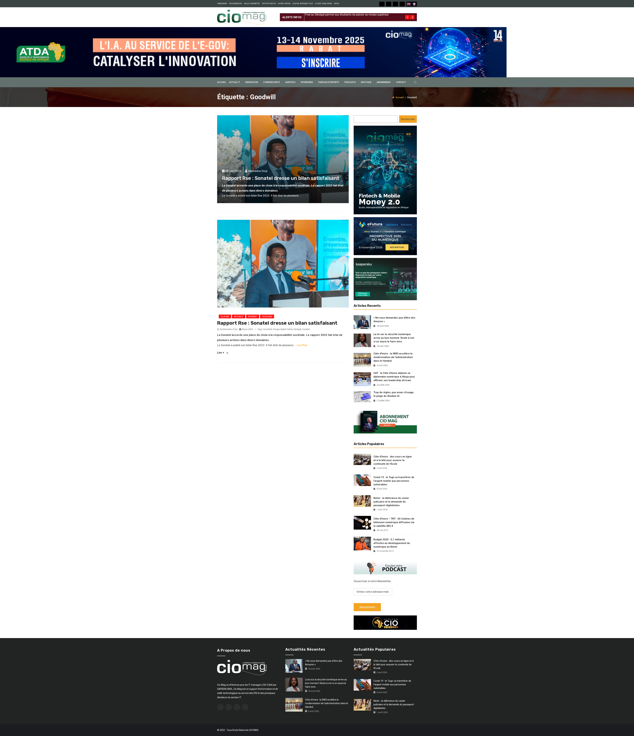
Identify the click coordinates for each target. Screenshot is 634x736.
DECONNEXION (235, 3)
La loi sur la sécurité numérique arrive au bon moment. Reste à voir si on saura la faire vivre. (393, 338)
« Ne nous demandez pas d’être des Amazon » (394, 319)
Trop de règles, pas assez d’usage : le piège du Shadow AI (394, 394)
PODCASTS (350, 82)
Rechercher (408, 119)
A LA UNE (225, 316)
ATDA (336, 3)
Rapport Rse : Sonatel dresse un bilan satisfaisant (280, 178)
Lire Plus (302, 345)
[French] (414, 4)
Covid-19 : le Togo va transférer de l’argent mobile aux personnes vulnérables (393, 481)
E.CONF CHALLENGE (323, 3)
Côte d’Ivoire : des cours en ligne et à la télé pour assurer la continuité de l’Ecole (392, 460)
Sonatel (306, 329)
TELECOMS (267, 316)
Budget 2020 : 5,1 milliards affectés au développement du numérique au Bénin (391, 543)
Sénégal (297, 329)
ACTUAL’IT (234, 82)
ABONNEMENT (384, 82)
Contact (401, 82)
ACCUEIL (221, 82)
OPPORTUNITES (269, 3)
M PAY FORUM (284, 3)
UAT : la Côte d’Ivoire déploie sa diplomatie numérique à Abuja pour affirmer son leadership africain (394, 377)
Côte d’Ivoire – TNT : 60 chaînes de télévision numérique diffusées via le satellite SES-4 (393, 522)
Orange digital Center (283, 329)
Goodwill (267, 329)
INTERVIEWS (307, 82)
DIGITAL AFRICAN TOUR (303, 3)
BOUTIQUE (366, 82)
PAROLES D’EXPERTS (328, 82)
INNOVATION (251, 82)
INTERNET (252, 316)
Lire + (221, 352)
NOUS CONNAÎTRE (252, 3)
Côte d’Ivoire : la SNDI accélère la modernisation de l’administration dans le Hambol (393, 357)
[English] (409, 4)
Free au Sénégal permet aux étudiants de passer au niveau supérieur (347, 14)
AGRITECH (290, 82)
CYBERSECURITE (271, 82)
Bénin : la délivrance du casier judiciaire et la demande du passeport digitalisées (391, 502)
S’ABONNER (222, 3)
